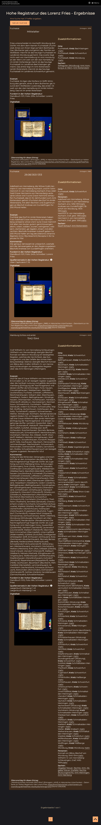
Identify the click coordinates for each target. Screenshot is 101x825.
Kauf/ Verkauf (64, 226)
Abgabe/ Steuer (65, 768)
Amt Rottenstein (81, 68)
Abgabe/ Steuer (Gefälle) (74, 769)
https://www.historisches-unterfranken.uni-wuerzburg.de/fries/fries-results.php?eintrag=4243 (46, 785)
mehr (60, 51)
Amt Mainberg (65, 775)
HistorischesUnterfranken (11, 3)
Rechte (77, 768)
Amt (84, 768)
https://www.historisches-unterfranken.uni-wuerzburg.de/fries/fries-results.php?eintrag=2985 (41, 326)
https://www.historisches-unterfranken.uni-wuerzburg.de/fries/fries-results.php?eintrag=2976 (50, 163)
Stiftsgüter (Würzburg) (68, 65)
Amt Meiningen (81, 772)
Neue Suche (19, 23)
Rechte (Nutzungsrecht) (72, 771)
